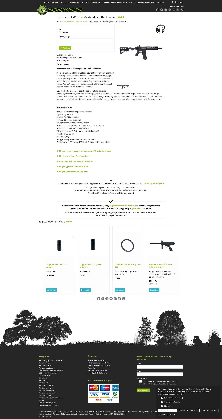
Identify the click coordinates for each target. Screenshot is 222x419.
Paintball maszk (45, 363)
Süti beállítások (119, 414)
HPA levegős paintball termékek (51, 370)
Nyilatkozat (142, 378)
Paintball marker (45, 365)
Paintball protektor (46, 385)
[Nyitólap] (76, 10)
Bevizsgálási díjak (153, 183)
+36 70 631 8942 (177, 6)
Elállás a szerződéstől (69, 414)
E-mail (140, 371)
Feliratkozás (144, 390)
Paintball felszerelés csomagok (50, 398)
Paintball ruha (44, 383)
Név (139, 363)
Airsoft (41, 400)
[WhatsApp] (115, 299)
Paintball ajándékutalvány (48, 393)
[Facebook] (166, 10)
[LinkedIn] (107, 299)
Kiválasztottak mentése (188, 410)
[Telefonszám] (161, 10)
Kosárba (66, 48)
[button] (182, 2)
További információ (165, 414)
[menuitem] (182, 2)
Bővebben (51, 290)
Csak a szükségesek (209, 410)
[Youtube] (174, 10)
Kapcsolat (91, 368)
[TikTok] (182, 10)
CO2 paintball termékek (48, 373)
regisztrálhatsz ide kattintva (123, 205)
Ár (60, 29)
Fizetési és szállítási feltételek (99, 365)
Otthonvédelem (45, 375)
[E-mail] (157, 10)
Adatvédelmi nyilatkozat (167, 384)
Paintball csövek (45, 395)
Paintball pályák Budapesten (98, 370)
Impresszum (83, 414)
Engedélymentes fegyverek (49, 405)
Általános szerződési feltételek (99, 363)
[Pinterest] (111, 299)
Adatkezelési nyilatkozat (97, 360)
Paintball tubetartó (46, 388)
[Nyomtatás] (123, 299)
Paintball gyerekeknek (47, 390)
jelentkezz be (138, 208)
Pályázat (56, 414)
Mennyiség (64, 36)
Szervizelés (43, 378)
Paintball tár (43, 380)
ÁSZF (111, 414)
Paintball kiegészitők (46, 368)
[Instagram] (178, 10)
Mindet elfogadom (168, 410)
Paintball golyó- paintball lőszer (51, 360)
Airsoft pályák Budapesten (98, 373)
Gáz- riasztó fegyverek (47, 403)
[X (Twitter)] (170, 10)
